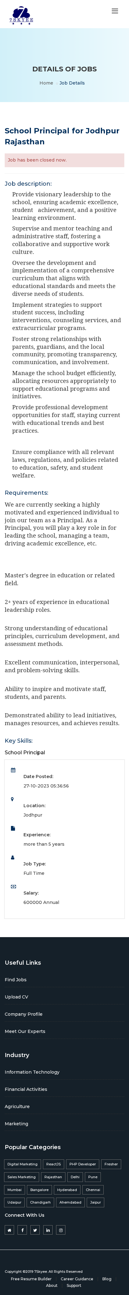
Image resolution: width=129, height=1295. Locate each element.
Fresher (111, 1164)
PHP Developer (83, 1164)
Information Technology (32, 1072)
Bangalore (39, 1190)
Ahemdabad (70, 1202)
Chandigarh (40, 1202)
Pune (92, 1177)
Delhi (75, 1177)
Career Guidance (77, 1279)
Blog (106, 1279)
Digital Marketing (23, 1164)
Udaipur (14, 1202)
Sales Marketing (22, 1177)
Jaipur (95, 1202)
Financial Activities (26, 1089)
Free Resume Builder (31, 1279)
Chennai (93, 1190)
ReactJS (53, 1164)
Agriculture (17, 1106)
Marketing (16, 1124)
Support (74, 1285)
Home (46, 83)
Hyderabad (67, 1190)
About (52, 1285)
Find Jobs (16, 980)
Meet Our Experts (25, 1031)
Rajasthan (53, 1177)
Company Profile (24, 1014)
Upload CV (16, 997)
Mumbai (15, 1190)
